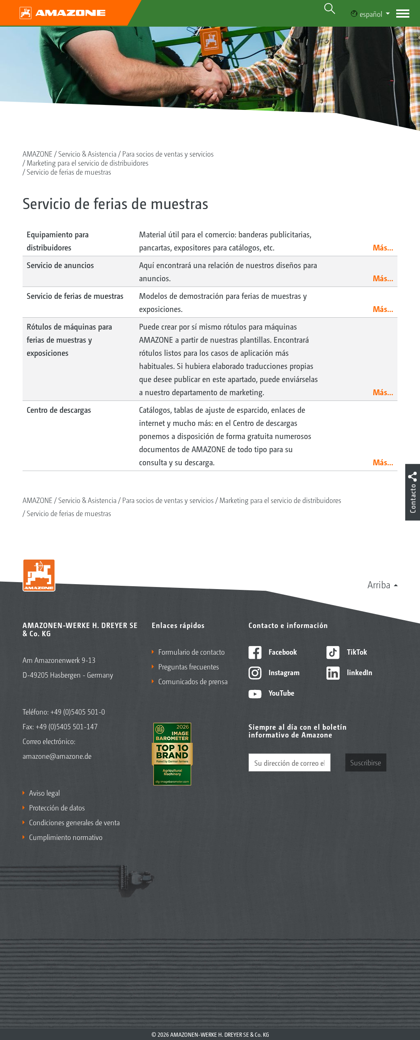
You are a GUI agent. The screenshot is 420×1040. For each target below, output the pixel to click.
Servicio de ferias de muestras (69, 171)
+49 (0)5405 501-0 (77, 711)
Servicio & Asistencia (87, 153)
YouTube (280, 692)
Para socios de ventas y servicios (168, 153)
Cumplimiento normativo (66, 836)
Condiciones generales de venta (74, 822)
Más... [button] (383, 247)
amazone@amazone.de (57, 755)
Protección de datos (57, 807)
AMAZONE (37, 153)
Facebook (282, 651)
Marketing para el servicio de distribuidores (87, 162)
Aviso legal (44, 792)
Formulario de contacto (191, 651)
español (371, 13)
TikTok (356, 651)
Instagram (283, 672)
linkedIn (358, 672)
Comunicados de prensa (193, 681)
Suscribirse (365, 762)
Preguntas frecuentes (188, 666)
